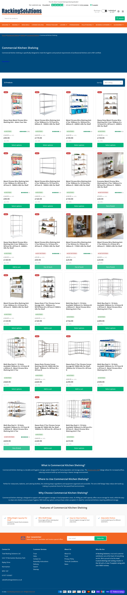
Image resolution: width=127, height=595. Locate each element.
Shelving (5, 25)
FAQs (35, 556)
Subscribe (100, 538)
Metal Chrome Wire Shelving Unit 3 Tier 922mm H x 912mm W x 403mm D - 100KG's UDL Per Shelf (109, 244)
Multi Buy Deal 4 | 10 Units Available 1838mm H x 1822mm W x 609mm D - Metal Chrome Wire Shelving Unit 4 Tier (79, 306)
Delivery (36, 564)
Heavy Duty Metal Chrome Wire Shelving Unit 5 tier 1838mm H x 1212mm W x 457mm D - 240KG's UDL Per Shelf (109, 123)
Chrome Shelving (38, 25)
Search (35, 567)
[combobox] (64, 18)
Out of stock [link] (16, 448)
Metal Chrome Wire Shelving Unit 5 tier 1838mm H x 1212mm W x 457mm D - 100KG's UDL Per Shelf (16, 305)
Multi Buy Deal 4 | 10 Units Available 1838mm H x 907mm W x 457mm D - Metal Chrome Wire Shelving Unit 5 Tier (79, 428)
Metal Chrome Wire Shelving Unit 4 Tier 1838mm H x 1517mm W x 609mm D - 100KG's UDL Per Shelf (47, 122)
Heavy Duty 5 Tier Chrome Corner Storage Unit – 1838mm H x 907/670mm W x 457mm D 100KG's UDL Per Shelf (48, 306)
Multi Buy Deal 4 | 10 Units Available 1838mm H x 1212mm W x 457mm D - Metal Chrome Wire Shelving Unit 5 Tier (110, 306)
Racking (15, 25)
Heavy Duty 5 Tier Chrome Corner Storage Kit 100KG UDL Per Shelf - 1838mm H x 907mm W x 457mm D (48, 427)
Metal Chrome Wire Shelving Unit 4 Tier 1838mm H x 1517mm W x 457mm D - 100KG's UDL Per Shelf (47, 183)
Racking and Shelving (13, 35)
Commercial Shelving (33, 35)
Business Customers (103, 25)
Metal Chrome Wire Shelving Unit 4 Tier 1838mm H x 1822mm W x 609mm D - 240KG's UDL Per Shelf (78, 122)
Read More (5, 61)
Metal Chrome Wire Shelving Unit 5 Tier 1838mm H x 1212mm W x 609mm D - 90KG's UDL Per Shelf (78, 183)
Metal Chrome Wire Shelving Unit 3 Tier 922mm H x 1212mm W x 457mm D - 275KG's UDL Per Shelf (47, 244)
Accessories (118, 25)
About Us (67, 554)
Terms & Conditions (71, 561)
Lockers (62, 25)
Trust (35, 554)
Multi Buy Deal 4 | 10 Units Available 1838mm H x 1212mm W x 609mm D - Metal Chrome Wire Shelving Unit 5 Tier (16, 367)
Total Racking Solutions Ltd (15, 592)
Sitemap (36, 569)
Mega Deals (25, 25)
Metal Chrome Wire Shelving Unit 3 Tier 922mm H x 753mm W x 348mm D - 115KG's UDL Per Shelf (78, 244)
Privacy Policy (69, 559)
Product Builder (52, 25)
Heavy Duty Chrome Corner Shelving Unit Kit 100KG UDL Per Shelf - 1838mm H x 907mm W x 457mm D (47, 367)
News (66, 564)
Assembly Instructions (40, 561)
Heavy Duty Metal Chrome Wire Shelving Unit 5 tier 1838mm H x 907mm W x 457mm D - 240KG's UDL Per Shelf (16, 245)
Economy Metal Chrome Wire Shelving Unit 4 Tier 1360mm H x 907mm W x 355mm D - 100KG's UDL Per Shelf (109, 184)
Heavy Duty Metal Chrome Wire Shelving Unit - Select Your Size (15, 121)
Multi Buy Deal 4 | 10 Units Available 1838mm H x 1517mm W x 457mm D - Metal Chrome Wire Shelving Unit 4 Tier (110, 367)
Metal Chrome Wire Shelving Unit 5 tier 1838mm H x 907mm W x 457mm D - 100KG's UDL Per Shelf (16, 183)
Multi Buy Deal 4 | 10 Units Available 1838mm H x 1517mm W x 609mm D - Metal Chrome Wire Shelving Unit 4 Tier (16, 428)
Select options (17, 145)
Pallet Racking (87, 25)
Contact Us (37, 559)
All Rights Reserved (29, 592)
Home (4, 35)
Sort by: (99, 83)
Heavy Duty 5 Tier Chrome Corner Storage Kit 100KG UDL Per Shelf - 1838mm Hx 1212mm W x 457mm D (78, 367)
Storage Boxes (74, 25)
